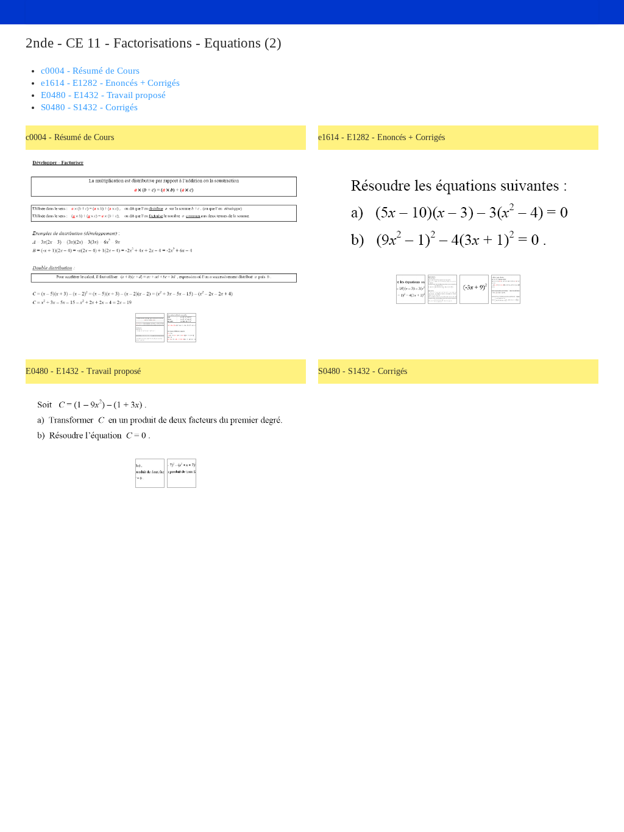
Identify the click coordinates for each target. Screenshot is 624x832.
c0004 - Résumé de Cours (90, 71)
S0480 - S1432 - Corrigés (89, 107)
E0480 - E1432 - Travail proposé (103, 95)
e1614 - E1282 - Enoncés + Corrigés (110, 83)
